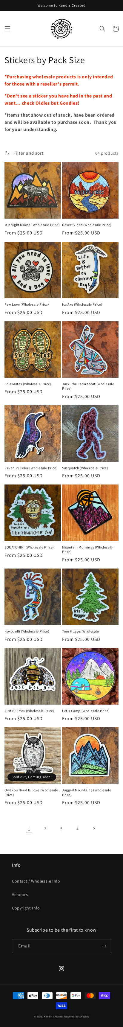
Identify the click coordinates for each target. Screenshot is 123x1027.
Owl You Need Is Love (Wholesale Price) (31, 792)
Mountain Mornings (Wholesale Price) (87, 549)
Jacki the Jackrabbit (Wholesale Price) (88, 386)
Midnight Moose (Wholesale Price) (32, 225)
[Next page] (93, 828)
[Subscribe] (104, 946)
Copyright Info (26, 908)
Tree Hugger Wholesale (80, 631)
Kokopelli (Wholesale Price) (26, 631)
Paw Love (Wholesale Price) (26, 304)
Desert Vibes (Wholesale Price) (87, 225)
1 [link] (29, 829)
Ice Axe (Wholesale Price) (82, 304)
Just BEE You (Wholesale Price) (29, 710)
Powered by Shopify (76, 1016)
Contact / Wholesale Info (36, 881)
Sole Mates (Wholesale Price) (27, 384)
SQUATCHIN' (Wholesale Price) (29, 547)
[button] (7, 28)
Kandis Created (53, 1016)
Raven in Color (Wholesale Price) (31, 468)
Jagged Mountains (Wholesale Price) (86, 792)
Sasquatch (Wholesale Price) (85, 468)
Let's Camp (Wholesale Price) (86, 710)
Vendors (20, 894)
